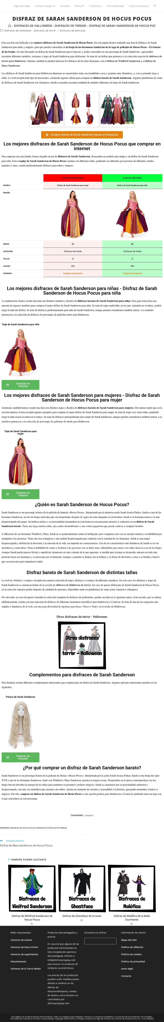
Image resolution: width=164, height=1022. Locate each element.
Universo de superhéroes (24, 954)
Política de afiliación (132, 947)
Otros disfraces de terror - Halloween (82, 617)
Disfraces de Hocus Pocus (22, 828)
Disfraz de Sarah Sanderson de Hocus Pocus (124, 26)
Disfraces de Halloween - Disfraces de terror (30, 30)
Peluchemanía (18, 961)
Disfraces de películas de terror (51, 828)
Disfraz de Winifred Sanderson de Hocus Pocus (32, 917)
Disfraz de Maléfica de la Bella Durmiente (132, 917)
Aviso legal (127, 968)
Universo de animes (21, 939)
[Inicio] (9, 26)
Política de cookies (131, 954)
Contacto (126, 975)
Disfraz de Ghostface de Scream (81, 916)
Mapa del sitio (129, 939)
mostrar (89, 815)
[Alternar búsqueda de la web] (154, 6)
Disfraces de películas (73, 30)
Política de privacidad (133, 961)
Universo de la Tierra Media (26, 968)
